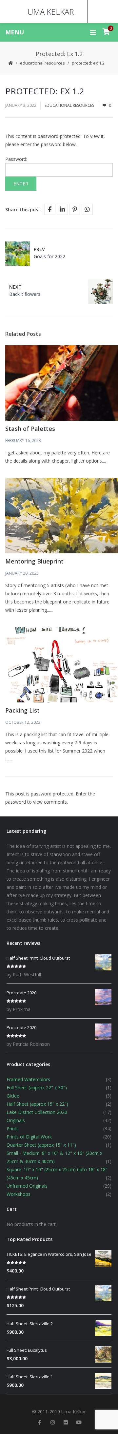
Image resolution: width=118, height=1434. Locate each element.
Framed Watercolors (28, 1079)
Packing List (22, 710)
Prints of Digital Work (29, 1137)
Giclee (13, 1096)
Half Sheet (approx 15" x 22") (37, 1104)
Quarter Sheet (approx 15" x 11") (41, 1145)
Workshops (18, 1194)
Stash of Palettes (30, 428)
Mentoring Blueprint (34, 561)
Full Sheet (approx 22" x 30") (37, 1087)
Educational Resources (42, 63)
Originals (16, 1120)
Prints (13, 1128)
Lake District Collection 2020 (37, 1112)
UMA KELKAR (51, 11)
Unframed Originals (27, 1186)
